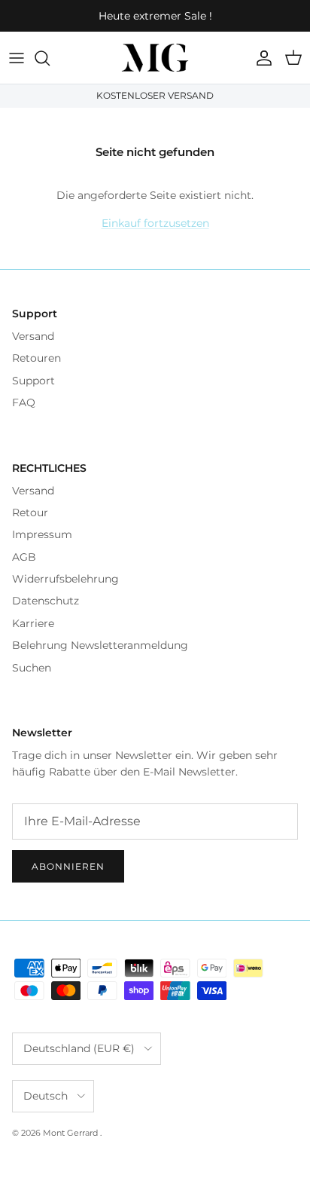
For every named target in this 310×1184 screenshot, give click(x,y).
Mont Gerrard (71, 1132)
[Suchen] (49, 58)
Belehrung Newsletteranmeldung (100, 645)
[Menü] (16, 58)
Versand (33, 336)
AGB (24, 557)
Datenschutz (45, 600)
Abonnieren (68, 866)
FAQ (23, 402)
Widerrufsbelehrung (65, 579)
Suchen (31, 668)
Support (33, 380)
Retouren (36, 358)
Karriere (33, 623)
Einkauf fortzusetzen (155, 223)
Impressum (42, 534)
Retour (30, 512)
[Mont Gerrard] (155, 57)
